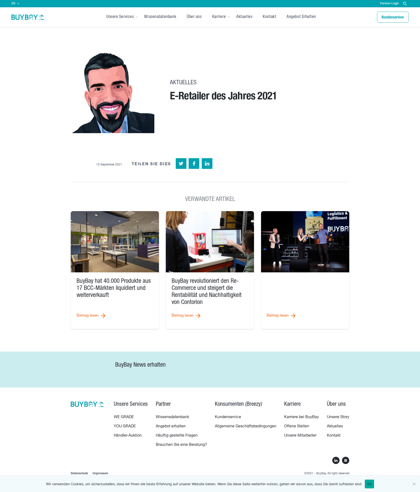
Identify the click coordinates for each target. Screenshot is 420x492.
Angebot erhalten (171, 427)
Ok (369, 484)
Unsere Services (120, 17)
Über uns (194, 17)
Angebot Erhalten (301, 17)
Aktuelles (244, 17)
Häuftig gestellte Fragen (177, 436)
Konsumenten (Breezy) (238, 404)
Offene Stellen (296, 427)
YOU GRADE (125, 427)
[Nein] (413, 484)
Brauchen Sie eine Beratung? (181, 445)
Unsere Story (338, 417)
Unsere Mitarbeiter (300, 436)
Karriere (219, 17)
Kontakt (269, 17)
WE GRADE (124, 417)
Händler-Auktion (128, 436)
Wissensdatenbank (160, 17)
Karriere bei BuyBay (301, 417)
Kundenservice (228, 417)
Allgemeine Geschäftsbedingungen (245, 427)
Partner (163, 404)
